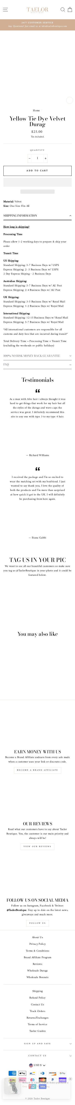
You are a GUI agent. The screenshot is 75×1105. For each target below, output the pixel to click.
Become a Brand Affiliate (37, 770)
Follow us (37, 923)
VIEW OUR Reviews (37, 846)
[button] (37, 182)
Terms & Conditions (37, 951)
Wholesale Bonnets (37, 977)
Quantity (37, 150)
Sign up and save (37, 1043)
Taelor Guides (37, 1031)
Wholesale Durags (37, 970)
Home (36, 110)
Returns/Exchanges (38, 1018)
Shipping (37, 991)
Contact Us (37, 1004)
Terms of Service (37, 1024)
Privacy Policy (37, 944)
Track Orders (37, 1011)
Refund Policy (37, 998)
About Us (37, 937)
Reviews (37, 964)
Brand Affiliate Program (37, 957)
